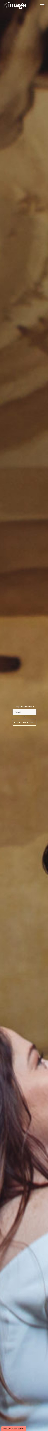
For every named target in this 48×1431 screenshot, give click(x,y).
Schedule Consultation (13, 1429)
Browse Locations (24, 722)
